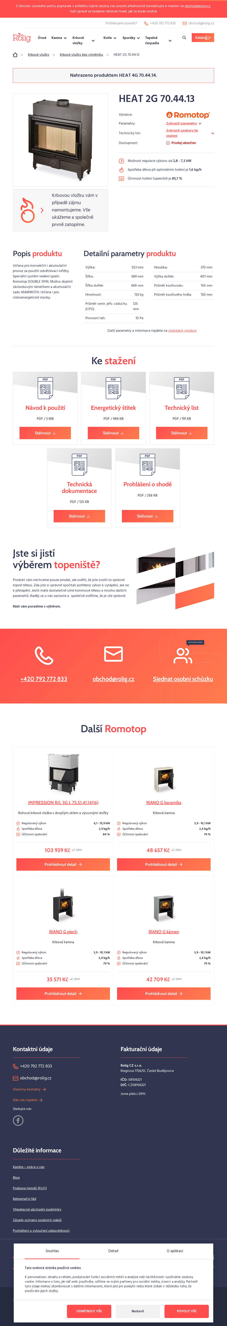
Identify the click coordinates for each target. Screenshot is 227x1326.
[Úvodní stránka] (15, 55)
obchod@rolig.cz (197, 6)
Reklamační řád (24, 1199)
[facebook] (18, 1120)
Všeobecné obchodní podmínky (37, 1210)
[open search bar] (184, 37)
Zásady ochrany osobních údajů (37, 1220)
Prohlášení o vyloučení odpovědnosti (41, 1231)
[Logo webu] (22, 37)
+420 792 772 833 (44, 678)
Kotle (108, 38)
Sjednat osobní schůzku (183, 678)
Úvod (42, 38)
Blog (16, 1178)
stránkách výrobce (182, 331)
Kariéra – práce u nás (29, 1167)
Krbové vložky (78, 40)
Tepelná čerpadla (152, 40)
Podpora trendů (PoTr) (30, 1188)
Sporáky (129, 38)
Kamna (56, 38)
